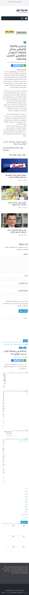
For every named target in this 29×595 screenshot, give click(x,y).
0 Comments (9, 62)
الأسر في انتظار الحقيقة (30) (8, 432)
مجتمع (26, 502)
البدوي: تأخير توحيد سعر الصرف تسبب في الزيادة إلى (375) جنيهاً (14, 143)
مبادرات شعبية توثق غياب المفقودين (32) (4, 378)
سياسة (20, 347)
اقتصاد (26, 494)
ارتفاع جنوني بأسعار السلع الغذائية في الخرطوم (17, 203)
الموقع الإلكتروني (23, 291)
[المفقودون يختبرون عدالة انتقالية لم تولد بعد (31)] (16, 409)
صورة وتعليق (24, 514)
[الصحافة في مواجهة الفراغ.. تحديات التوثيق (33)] (14, 344)
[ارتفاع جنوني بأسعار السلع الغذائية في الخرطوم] (14, 187)
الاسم (26, 276)
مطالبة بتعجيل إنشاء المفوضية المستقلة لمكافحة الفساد (15, 176)
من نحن (26, 517)
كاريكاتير (26, 512)
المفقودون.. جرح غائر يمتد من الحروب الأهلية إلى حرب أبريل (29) (3, 457)
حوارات (26, 496)
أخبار (25, 42)
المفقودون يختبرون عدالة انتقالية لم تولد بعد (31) (3, 405)
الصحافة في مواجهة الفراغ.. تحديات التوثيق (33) (14, 352)
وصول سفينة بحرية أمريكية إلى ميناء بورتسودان (13, 149)
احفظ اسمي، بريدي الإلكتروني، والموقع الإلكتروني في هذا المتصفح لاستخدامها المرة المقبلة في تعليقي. (15, 303)
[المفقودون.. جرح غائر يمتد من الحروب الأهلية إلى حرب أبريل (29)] (16, 461)
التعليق (25, 254)
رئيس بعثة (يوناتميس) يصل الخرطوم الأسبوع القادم (17, 231)
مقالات (26, 504)
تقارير (25, 347)
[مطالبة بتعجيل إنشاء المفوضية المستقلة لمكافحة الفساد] (14, 159)
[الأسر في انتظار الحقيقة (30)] (20, 433)
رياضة (26, 509)
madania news (22, 62)
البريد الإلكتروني (23, 283)
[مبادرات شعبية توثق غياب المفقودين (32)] (17, 380)
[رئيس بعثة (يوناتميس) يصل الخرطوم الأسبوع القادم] (14, 214)
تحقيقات (26, 507)
